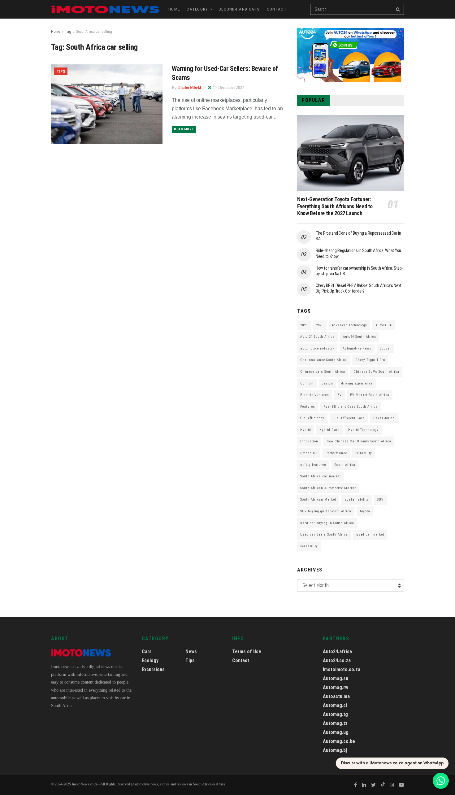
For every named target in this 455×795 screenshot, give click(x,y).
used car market (370, 534)
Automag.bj (335, 750)
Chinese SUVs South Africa (376, 372)
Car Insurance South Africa (323, 360)
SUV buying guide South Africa (325, 511)
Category (197, 9)
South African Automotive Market (328, 488)
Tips (61, 71)
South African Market (318, 499)
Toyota (365, 511)
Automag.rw (335, 687)
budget (385, 348)
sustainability (356, 499)
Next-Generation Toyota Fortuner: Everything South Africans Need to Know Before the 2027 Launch (335, 206)
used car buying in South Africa (327, 523)
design (327, 383)
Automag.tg (335, 714)
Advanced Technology (349, 325)
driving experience (357, 383)
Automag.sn (335, 678)
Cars (147, 651)
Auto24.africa (337, 651)
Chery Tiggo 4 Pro (370, 360)
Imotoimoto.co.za (341, 669)
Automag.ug (336, 732)
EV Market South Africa (369, 395)
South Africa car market (320, 476)
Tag (68, 31)
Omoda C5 (308, 453)
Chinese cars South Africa (322, 372)
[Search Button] (398, 9)
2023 (304, 325)
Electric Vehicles (314, 395)
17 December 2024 (228, 87)
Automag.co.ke (339, 741)
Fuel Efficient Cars (349, 418)
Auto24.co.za (337, 660)
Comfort (307, 383)
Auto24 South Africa (359, 337)
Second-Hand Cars (239, 9)
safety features (313, 465)
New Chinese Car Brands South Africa (359, 441)
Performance (336, 453)
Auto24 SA (383, 325)
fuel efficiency (312, 418)
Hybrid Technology (363, 430)
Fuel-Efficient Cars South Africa (350, 407)
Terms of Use (246, 651)
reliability (363, 453)
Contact (277, 9)
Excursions (153, 669)
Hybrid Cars (329, 430)
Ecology (150, 660)
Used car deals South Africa (324, 534)
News (191, 651)
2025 (319, 325)
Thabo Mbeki (189, 87)
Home (174, 9)
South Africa (345, 465)
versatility (309, 546)
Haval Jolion (384, 418)
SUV (380, 499)
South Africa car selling (94, 31)
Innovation (309, 441)
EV (339, 395)
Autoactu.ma (336, 696)
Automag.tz (335, 723)
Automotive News (357, 348)
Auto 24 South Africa (317, 337)
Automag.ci (335, 705)
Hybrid (305, 430)
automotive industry (317, 348)
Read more (184, 129)
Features (307, 407)
